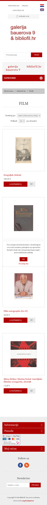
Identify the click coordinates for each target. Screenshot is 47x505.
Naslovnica (8, 91)
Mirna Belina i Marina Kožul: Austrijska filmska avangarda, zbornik (23, 380)
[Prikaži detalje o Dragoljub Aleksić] (23, 150)
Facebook (20, 465)
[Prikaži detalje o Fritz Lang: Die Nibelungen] (23, 218)
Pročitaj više (23, 264)
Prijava (25, 6)
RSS (26, 465)
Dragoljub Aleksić (12, 175)
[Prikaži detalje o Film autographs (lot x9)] (23, 286)
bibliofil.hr (34, 66)
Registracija (13, 6)
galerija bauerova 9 (13, 68)
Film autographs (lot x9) (16, 311)
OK (23, 259)
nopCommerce (28, 501)
